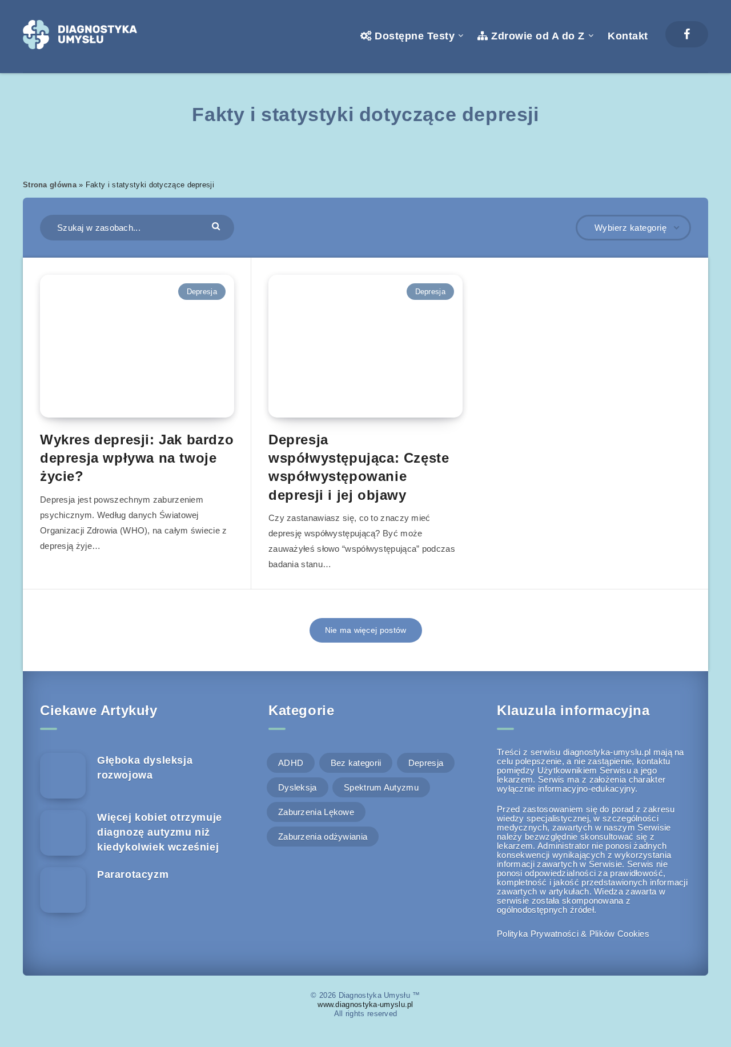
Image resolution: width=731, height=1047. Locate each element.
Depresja (202, 291)
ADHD (290, 763)
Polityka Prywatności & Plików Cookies (573, 933)
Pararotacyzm (132, 874)
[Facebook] (687, 34)
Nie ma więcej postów (366, 630)
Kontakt (628, 36)
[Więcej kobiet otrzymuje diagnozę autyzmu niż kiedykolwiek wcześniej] (63, 833)
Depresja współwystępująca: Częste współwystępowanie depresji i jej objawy (358, 467)
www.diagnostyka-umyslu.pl (365, 1004)
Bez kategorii (356, 763)
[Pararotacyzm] (63, 890)
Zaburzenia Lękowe (316, 812)
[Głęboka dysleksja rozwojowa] (63, 776)
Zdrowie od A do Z (536, 36)
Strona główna (50, 184)
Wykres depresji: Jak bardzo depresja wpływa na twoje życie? (137, 458)
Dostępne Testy (413, 36)
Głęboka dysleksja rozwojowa (144, 768)
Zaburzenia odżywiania (322, 836)
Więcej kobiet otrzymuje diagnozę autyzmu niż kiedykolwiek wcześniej (159, 832)
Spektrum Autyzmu (381, 787)
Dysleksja (297, 787)
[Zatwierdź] (217, 226)
